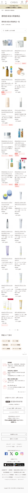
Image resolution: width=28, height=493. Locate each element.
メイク (13, 444)
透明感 (6, 10)
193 (19, 321)
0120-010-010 (16, 401)
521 (19, 121)
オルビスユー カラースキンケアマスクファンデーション (7, 112)
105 (19, 242)
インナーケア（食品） (10, 446)
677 (5, 182)
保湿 (9, 10)
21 (5, 61)
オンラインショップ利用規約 (8, 474)
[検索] (5, 2)
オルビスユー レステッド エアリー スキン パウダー (20, 81)
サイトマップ (20, 479)
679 (5, 153)
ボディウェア (19, 446)
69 (18, 92)
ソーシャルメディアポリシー (20, 477)
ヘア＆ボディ (19, 444)
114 (19, 296)
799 (5, 90)
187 (5, 213)
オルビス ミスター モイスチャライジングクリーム (20, 204)
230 (5, 123)
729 (19, 151)
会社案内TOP (4, 470)
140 (19, 269)
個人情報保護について (7, 472)
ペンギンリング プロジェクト (11, 479)
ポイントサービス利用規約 (7, 477)
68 (18, 61)
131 (5, 242)
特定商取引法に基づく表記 (19, 472)
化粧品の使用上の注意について (20, 470)
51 (18, 215)
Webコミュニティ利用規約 (20, 474)
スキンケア (8, 444)
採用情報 (10, 470)
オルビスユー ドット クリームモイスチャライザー (7, 142)
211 (5, 269)
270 (5, 296)
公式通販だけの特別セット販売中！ (14, 6)
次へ (18, 330)
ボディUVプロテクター (20, 312)
